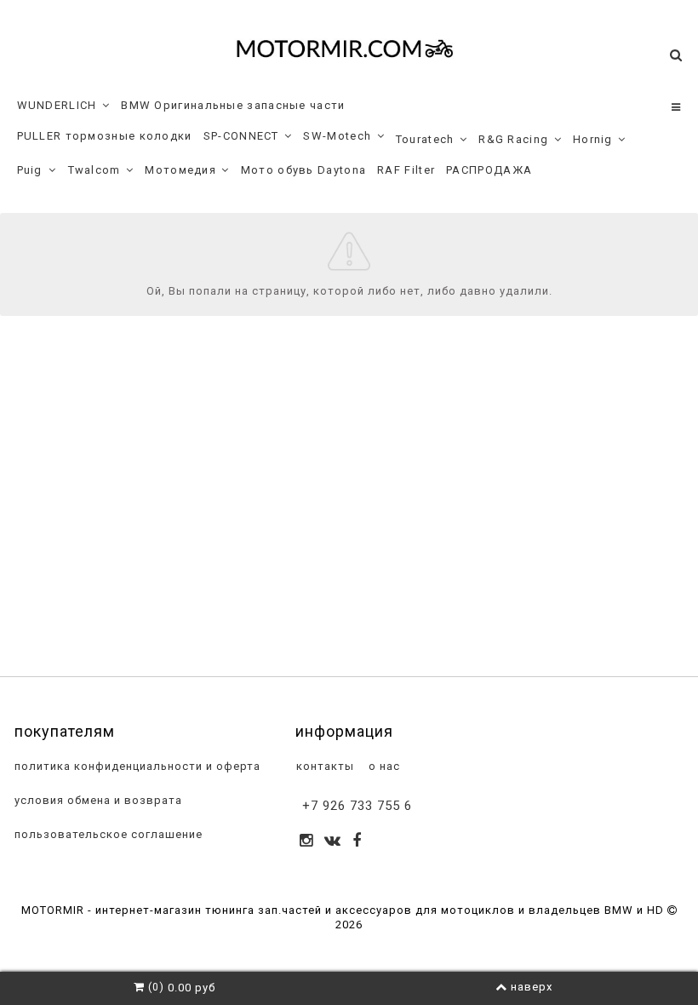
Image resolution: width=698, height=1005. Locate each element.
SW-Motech (337, 135)
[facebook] (357, 842)
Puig (30, 170)
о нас (382, 766)
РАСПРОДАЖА (489, 170)
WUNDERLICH (57, 105)
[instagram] (306, 842)
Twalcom (94, 170)
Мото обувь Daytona (303, 170)
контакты (323, 766)
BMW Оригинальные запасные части (233, 105)
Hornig (593, 139)
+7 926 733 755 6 (357, 805)
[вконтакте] (332, 842)
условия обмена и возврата (96, 800)
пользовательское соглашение (107, 834)
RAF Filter (406, 170)
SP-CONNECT (241, 135)
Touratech (425, 139)
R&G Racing (513, 139)
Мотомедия (180, 170)
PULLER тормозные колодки (104, 135)
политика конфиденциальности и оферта (135, 766)
